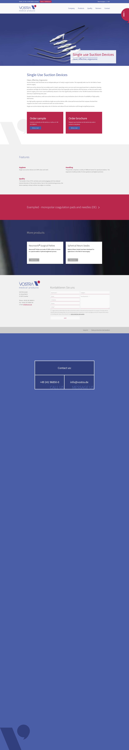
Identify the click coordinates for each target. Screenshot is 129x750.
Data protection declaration (100, 330)
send (65, 318)
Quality (89, 8)
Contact (107, 8)
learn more (34, 260)
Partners (98, 8)
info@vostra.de (27, 304)
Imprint (85, 330)
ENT (108, 1)
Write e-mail (35, 128)
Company (71, 8)
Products (81, 8)
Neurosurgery (101, 1)
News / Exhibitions (45, 1)
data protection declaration (77, 314)
